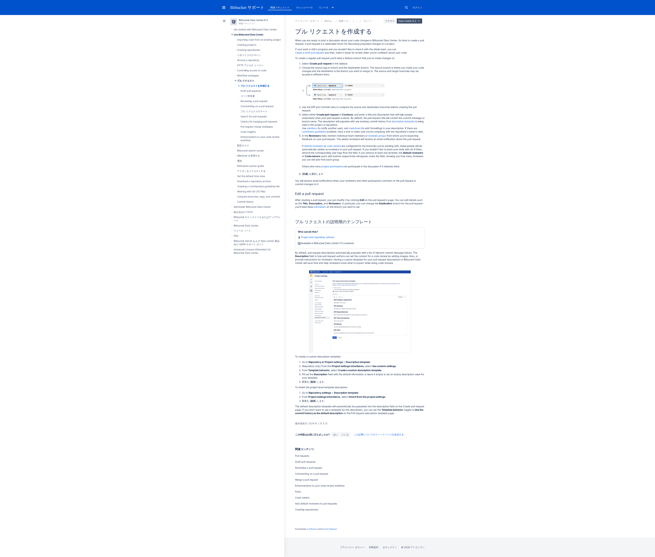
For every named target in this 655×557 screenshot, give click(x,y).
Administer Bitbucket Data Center (252, 206)
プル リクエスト (245, 80)
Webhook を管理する (248, 155)
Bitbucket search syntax (250, 150)
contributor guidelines (314, 131)
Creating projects (246, 44)
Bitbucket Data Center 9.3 (253, 20)
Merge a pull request (306, 479)
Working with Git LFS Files (251, 191)
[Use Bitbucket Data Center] (357, 20)
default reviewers (313, 145)
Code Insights (248, 131)
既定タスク (243, 145)
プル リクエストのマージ (254, 111)
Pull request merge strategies (257, 126)
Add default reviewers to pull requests (316, 503)
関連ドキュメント (279, 7)
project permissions (332, 166)
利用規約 (374, 547)
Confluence (312, 529)
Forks (298, 491)
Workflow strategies (248, 75)
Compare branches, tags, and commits (258, 196)
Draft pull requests (251, 90)
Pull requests (302, 455)
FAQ (236, 235)
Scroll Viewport (329, 529)
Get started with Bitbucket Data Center (255, 29)
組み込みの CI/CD (243, 211)
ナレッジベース (304, 7)
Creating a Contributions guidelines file (258, 186)
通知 (239, 160)
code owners (334, 145)
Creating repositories (248, 49)
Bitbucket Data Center (246, 225)
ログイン (417, 7)
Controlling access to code (251, 70)
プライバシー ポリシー (352, 547)
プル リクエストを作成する (255, 85)
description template (403, 121)
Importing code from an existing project (259, 39)
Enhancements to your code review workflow (320, 485)
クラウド (390, 20)
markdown (355, 128)
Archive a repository (248, 60)
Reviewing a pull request (254, 101)
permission (320, 206)
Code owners (302, 497)
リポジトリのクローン (249, 55)
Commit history (245, 201)
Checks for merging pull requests (259, 121)
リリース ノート (242, 230)
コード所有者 (248, 95)
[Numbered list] (296, 268)
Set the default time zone (251, 176)
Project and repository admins (317, 237)
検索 (406, 7)
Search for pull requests (254, 116)
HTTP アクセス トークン (250, 65)
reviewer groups (377, 135)
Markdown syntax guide (250, 165)
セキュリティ (390, 547)
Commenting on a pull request (257, 106)
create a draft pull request (309, 52)
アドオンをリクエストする (251, 171)
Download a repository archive (254, 181)
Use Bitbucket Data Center (249, 34)
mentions (312, 128)
